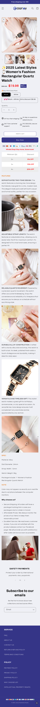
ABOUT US (8, 640)
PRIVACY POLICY (10, 673)
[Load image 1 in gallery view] (9, 59)
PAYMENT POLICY (11, 668)
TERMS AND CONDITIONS (13, 654)
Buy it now (20, 139)
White (16, 94)
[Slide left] (2, 59)
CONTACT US (9, 645)
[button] (2, 8)
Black (6, 94)
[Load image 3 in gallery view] (30, 59)
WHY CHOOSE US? (11, 682)
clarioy (17, 702)
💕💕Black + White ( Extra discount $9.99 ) (20, 100)
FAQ (5, 635)
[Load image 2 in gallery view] (20, 59)
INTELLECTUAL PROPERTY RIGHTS (17, 687)
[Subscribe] (33, 609)
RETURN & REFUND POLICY (14, 650)
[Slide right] (37, 59)
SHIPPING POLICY (11, 677)
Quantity (5, 105)
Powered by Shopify (23, 702)
